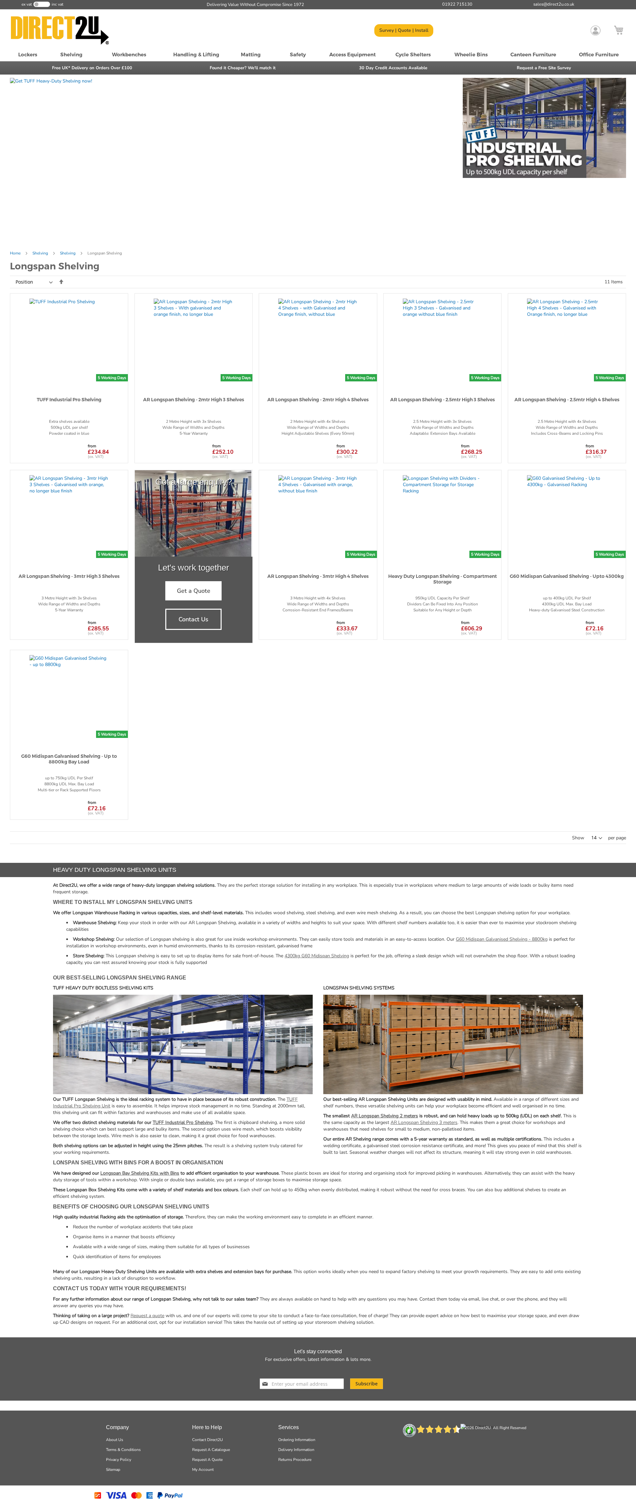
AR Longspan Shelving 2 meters (384, 1116)
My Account (203, 1469)
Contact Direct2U (207, 1439)
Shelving (40, 253)
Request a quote (147, 1315)
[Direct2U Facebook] (298, 1369)
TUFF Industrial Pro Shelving (183, 1122)
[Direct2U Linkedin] (335, 1369)
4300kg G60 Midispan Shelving (317, 956)
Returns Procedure (294, 1459)
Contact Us (193, 619)
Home (16, 253)
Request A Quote (207, 1459)
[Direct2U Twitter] (310, 1369)
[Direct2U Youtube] (322, 1369)
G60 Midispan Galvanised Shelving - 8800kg (502, 939)
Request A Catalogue (211, 1449)
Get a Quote (193, 591)
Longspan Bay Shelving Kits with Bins (139, 1173)
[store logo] (68, 30)
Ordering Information (296, 1439)
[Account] (596, 30)
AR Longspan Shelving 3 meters (424, 1122)
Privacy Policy (118, 1459)
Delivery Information (296, 1449)
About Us (114, 1439)
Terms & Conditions (123, 1449)
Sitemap (113, 1469)
